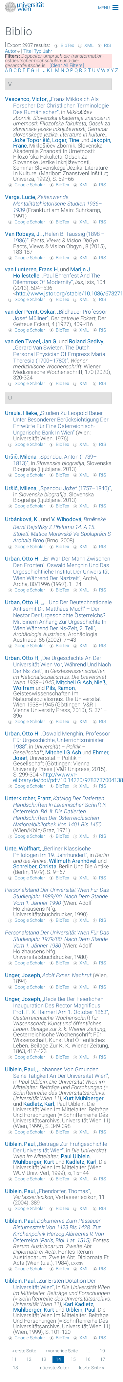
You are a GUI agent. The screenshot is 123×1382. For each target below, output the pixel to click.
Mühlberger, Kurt (33, 1162)
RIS (107, 45)
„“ (61, 105)
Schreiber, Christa (34, 866)
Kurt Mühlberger (83, 1098)
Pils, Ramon (60, 688)
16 (88, 1359)
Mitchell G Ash (74, 682)
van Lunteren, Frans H (31, 269)
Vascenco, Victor (26, 99)
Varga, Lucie (20, 197)
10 (102, 1350)
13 (43, 1359)
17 (102, 1359)
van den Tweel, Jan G (30, 341)
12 (28, 1359)
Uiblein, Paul (20, 1069)
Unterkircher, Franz (28, 798)
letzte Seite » (91, 1367)
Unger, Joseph (22, 975)
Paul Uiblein (75, 1156)
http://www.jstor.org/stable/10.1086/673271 (69, 293)
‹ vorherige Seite (62, 1350)
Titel (27, 51)
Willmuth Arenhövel (72, 861)
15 (73, 1359)
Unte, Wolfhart (22, 848)
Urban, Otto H (21, 558)
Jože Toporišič (31, 140)
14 (58, 1359)
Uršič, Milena (20, 456)
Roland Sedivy (86, 341)
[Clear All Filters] (67, 65)
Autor (10, 51)
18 (15, 1367)
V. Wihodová (66, 519)
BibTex (67, 45)
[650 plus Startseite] (61, 7)
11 (14, 1359)
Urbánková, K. (22, 519)
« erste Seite (24, 1350)
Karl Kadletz (78, 1304)
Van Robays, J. (23, 234)
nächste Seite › (55, 1367)
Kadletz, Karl (38, 1104)
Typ (37, 51)
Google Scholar (29, 184)
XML (88, 45)
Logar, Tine (65, 140)
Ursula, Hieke (21, 413)
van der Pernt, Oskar (30, 311)
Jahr (47, 51)
